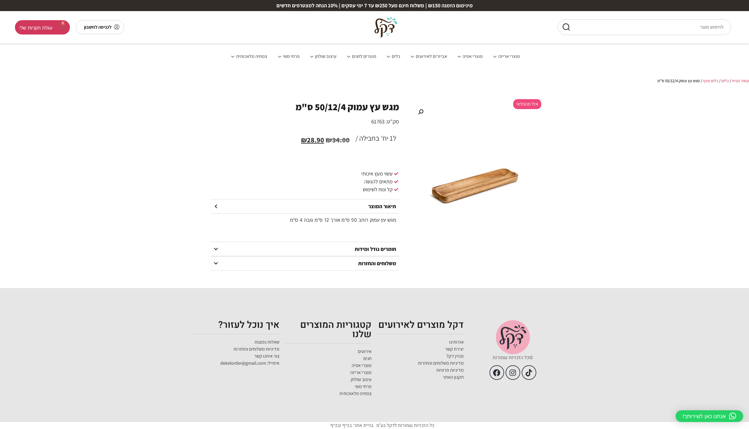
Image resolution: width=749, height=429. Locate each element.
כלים (396, 56)
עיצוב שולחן (325, 56)
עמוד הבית (740, 80)
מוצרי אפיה (473, 56)
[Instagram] (513, 372)
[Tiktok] (529, 372)
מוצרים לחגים (364, 56)
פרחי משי (291, 56)
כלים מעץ (710, 80)
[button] (420, 112)
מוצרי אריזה (509, 56)
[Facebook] (496, 372)
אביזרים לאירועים (431, 56)
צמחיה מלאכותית (251, 56)
